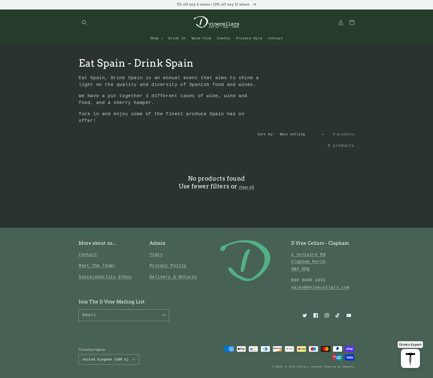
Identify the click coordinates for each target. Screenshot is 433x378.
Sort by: (266, 134)
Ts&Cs (156, 255)
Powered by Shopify (339, 366)
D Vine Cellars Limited (303, 366)
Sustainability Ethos (105, 277)
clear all (246, 187)
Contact (88, 255)
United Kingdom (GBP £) (105, 359)
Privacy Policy (168, 266)
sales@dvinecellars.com (320, 287)
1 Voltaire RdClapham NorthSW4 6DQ (308, 262)
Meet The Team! (97, 266)
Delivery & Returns (173, 277)
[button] (84, 22)
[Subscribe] (163, 315)
